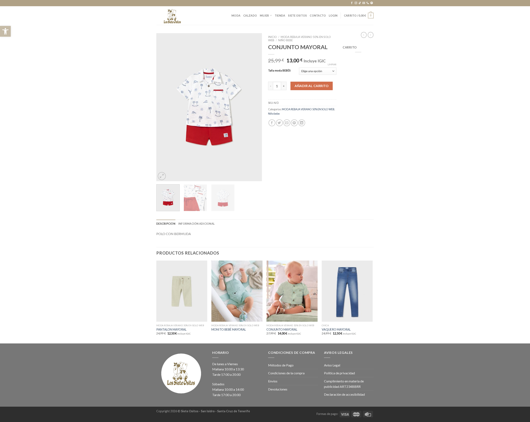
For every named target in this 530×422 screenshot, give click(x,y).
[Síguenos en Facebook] (352, 3)
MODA (235, 15)
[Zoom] (162, 176)
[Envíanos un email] (364, 3)
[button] (5, 31)
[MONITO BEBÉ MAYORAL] (237, 291)
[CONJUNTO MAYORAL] (292, 291)
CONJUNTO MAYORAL (281, 329)
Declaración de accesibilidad (344, 394)
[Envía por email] (286, 122)
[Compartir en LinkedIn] (301, 122)
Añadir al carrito (312, 86)
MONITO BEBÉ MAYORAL (228, 329)
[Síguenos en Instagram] (356, 3)
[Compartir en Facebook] (272, 122)
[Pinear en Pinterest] (294, 122)
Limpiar (332, 64)
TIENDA (280, 15)
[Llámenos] (367, 3)
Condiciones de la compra (286, 373)
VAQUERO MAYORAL (336, 329)
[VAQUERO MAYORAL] (347, 291)
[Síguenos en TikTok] (360, 3)
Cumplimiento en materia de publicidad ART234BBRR (344, 383)
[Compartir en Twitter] (279, 122)
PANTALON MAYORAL (171, 329)
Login (333, 15)
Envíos (272, 381)
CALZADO (250, 15)
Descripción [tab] (165, 223)
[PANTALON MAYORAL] (181, 291)
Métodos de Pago (281, 365)
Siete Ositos (297, 15)
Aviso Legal (332, 365)
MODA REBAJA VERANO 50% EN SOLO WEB (308, 109)
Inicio (272, 37)
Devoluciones (277, 389)
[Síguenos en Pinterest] (371, 3)
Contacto (318, 15)
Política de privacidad (339, 373)
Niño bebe (285, 40)
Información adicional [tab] (196, 223)
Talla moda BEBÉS (279, 70)
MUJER (264, 15)
